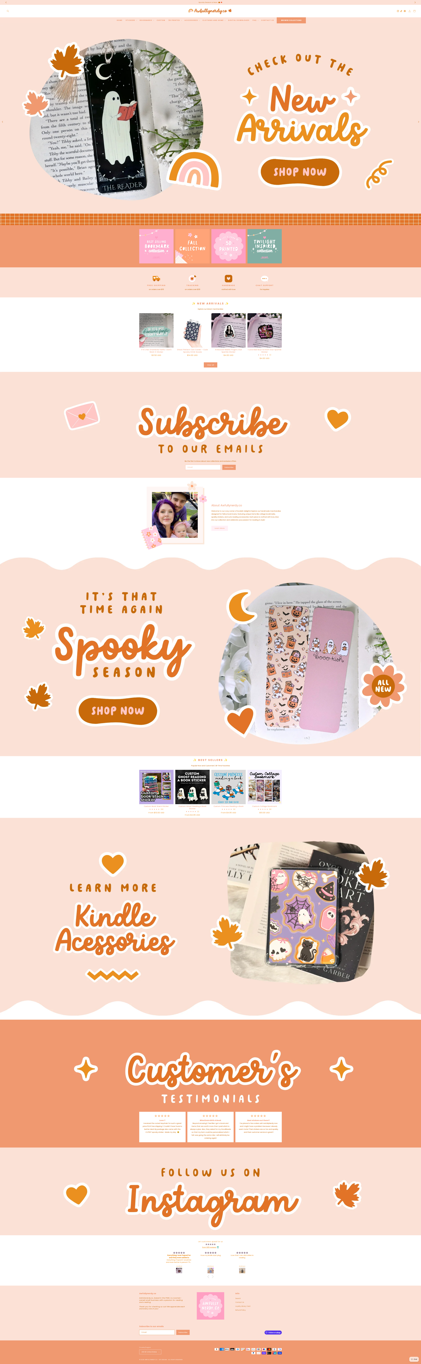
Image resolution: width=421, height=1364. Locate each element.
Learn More (220, 528)
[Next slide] (418, 121)
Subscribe (229, 467)
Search (238, 1298)
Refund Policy (240, 1310)
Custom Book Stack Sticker (156, 806)
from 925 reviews (209, 1247)
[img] (210, 1244)
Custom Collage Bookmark (264, 806)
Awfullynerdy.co (151, 1359)
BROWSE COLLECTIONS (291, 20)
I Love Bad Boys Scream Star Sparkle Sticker (264, 351)
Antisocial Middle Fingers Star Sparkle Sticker (228, 351)
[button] (7, 11)
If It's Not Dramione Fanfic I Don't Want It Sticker (156, 351)
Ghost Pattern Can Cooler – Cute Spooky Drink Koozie (192, 351)
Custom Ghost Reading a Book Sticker (192, 807)
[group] (210, 124)
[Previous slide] (2, 121)
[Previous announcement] (6, 2)
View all (210, 365)
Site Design (163, 1359)
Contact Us (239, 1302)
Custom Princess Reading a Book (229, 806)
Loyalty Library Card (242, 1306)
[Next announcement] (415, 2)
